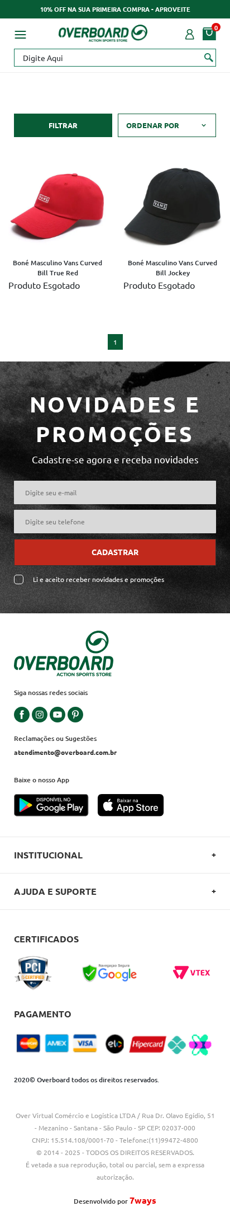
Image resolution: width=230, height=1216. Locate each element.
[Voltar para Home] (103, 31)
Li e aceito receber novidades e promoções (98, 579)
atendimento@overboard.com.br (65, 752)
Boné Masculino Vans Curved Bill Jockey (172, 268)
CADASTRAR (115, 552)
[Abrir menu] (20, 33)
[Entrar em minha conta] (189, 33)
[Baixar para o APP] (56, 806)
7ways (143, 1200)
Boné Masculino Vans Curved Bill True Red (57, 268)
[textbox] (115, 58)
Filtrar (63, 125)
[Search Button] (209, 57)
